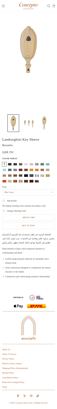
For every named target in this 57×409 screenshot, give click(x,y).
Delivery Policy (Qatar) (12, 364)
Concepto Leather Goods (24, 403)
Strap (4, 187)
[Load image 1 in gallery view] (13, 123)
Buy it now (28, 226)
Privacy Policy (8, 359)
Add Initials (12, 201)
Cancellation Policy (10, 378)
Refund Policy (8, 373)
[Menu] (3, 5)
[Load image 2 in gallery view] (29, 123)
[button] (48, 5)
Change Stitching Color (16, 211)
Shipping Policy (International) (15, 368)
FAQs (4, 387)
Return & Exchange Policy (13, 382)
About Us (6, 349)
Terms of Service (9, 354)
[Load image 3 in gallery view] (44, 123)
